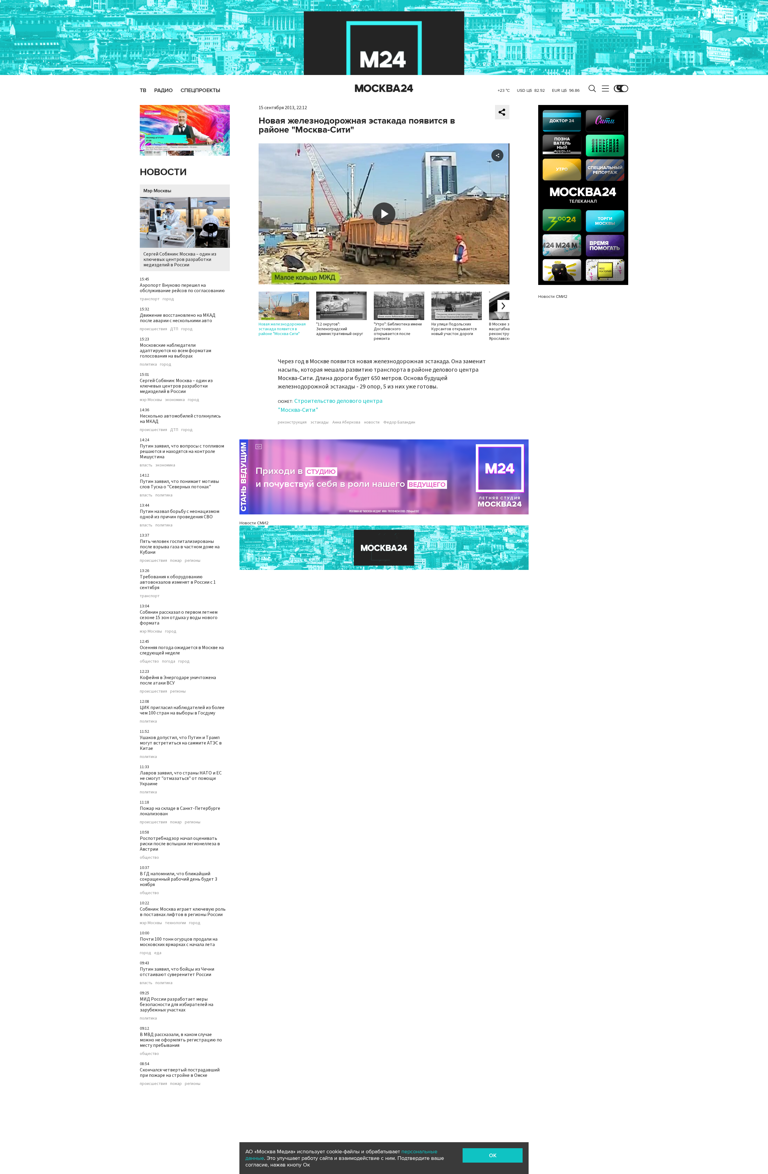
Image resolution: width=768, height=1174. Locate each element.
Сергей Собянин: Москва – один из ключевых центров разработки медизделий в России (179, 259)
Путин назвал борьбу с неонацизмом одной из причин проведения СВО (179, 514)
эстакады (319, 422)
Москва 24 (384, 88)
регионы (192, 561)
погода (168, 661)
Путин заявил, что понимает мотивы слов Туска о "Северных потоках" (179, 484)
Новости (163, 172)
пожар (176, 561)
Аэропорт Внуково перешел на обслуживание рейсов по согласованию (182, 288)
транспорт (150, 299)
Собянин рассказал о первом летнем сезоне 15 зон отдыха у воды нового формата (179, 617)
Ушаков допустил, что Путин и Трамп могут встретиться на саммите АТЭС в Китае (181, 743)
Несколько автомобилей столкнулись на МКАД (180, 419)
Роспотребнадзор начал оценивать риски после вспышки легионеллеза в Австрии (180, 843)
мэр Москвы (151, 400)
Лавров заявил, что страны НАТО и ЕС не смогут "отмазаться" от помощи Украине (181, 778)
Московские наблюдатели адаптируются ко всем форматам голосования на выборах (175, 350)
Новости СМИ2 (253, 523)
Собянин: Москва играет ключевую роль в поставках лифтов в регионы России (183, 912)
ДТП (174, 329)
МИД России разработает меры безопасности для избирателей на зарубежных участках (176, 1004)
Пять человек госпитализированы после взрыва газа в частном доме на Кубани (180, 547)
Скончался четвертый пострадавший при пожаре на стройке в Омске (180, 1073)
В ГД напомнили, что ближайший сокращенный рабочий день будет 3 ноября (178, 879)
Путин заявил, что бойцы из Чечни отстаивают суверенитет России (177, 972)
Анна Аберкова (346, 422)
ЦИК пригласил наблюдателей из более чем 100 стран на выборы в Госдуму (182, 710)
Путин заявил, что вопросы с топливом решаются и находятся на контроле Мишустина (182, 451)
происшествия (153, 329)
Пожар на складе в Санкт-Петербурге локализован (180, 811)
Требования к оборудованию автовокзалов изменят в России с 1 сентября (178, 582)
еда (157, 953)
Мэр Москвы (157, 191)
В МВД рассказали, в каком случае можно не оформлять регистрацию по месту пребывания (181, 1040)
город (168, 299)
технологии (175, 923)
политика (148, 364)
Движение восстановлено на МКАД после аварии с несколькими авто (177, 318)
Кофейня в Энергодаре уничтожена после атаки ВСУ (178, 680)
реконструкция (292, 422)
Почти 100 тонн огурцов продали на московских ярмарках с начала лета (179, 942)
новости (372, 422)
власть (146, 465)
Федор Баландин (399, 422)
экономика (175, 400)
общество (149, 661)
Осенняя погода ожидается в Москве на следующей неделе (182, 650)
